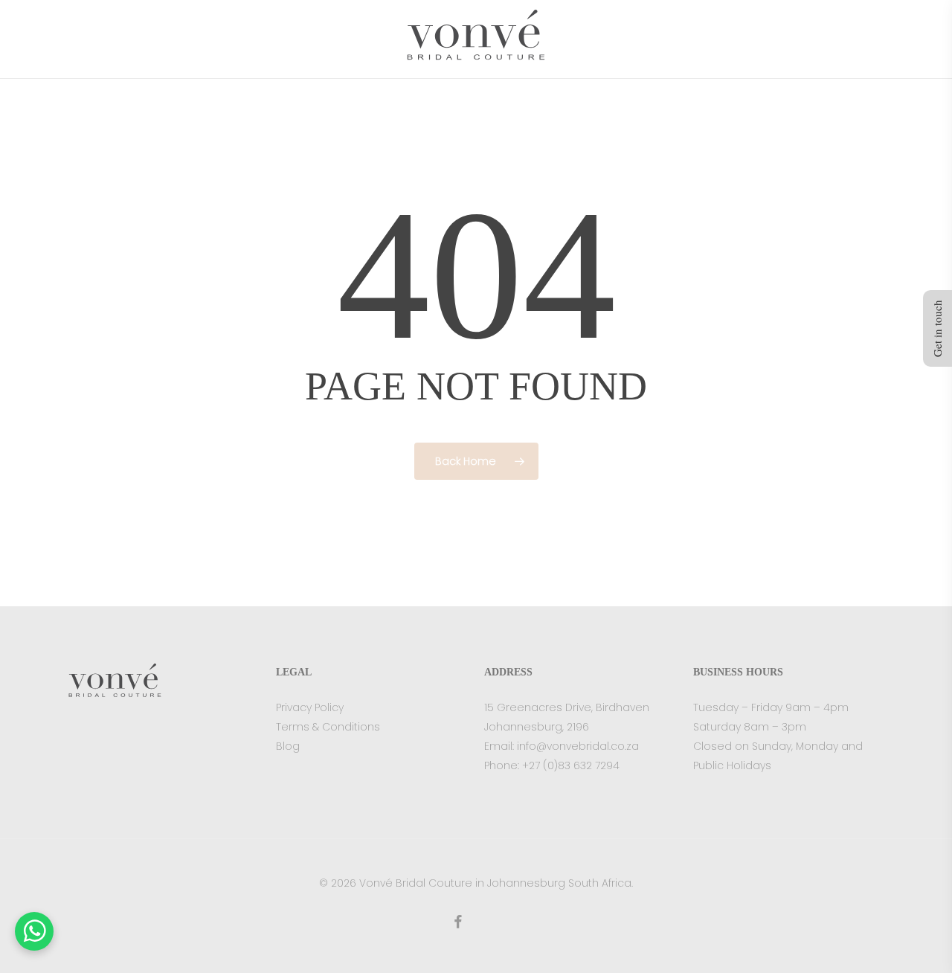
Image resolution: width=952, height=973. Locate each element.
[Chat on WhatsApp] (34, 931)
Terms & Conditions (328, 726)
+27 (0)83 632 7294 (571, 765)
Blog (288, 746)
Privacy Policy (310, 707)
